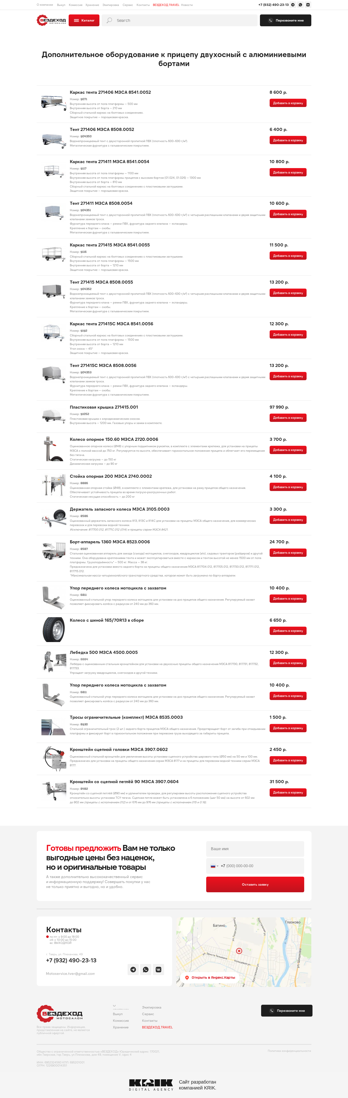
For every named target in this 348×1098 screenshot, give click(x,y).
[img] (293, 4)
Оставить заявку (255, 884)
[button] (285, 20)
